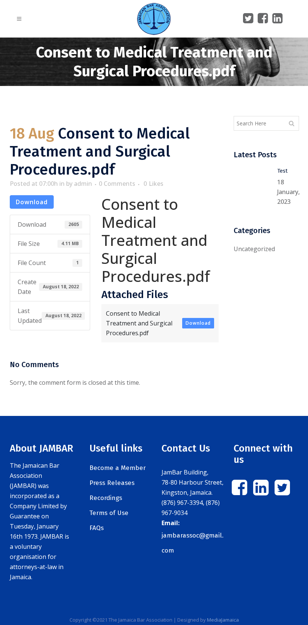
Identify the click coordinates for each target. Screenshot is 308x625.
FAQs (96, 528)
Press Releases (111, 483)
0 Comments (117, 183)
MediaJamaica (223, 619)
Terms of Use (108, 513)
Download (32, 202)
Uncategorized (254, 249)
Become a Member (117, 468)
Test (282, 170)
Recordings (105, 498)
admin (83, 183)
